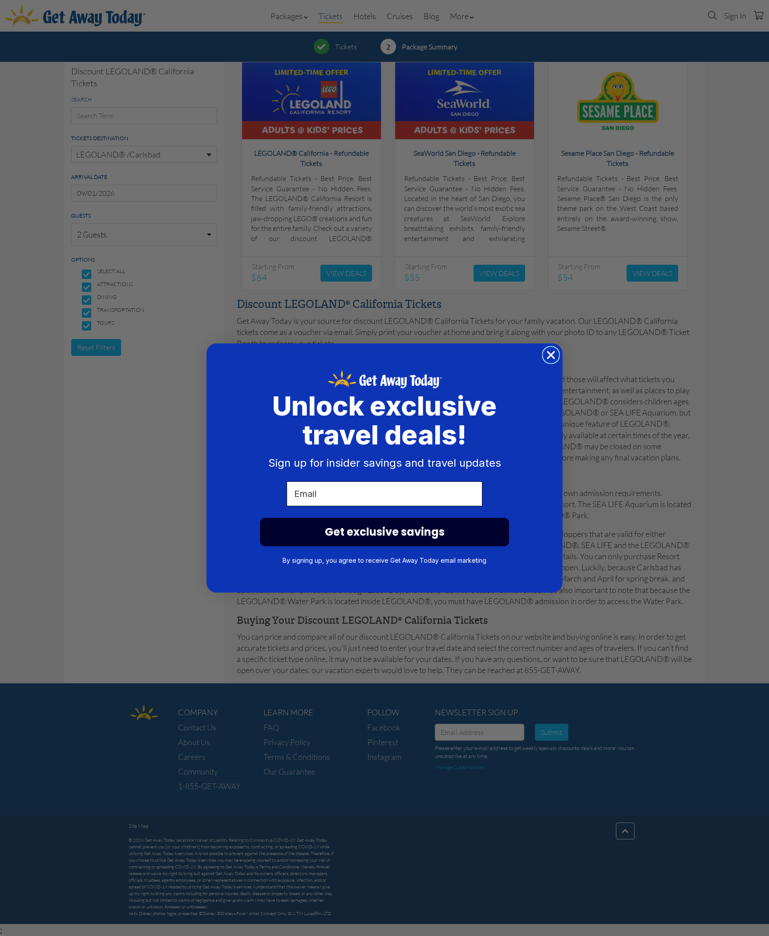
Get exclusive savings (385, 531)
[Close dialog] (551, 355)
